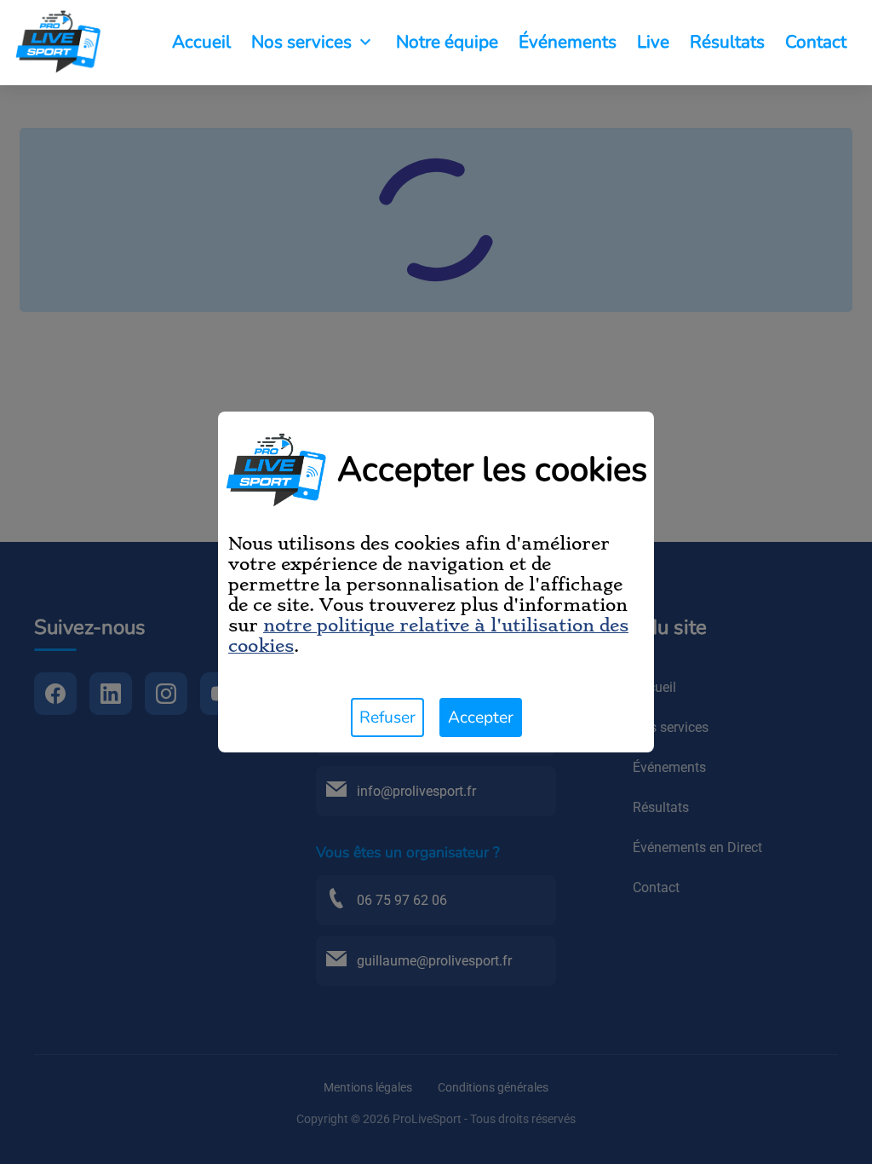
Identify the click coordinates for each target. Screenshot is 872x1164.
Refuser (387, 717)
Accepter (480, 717)
